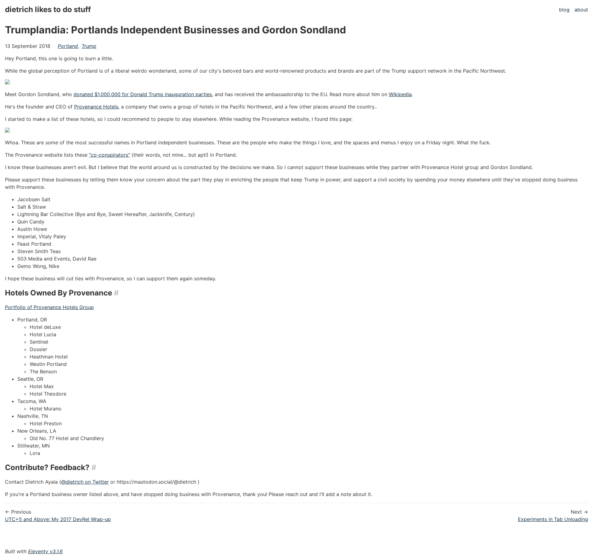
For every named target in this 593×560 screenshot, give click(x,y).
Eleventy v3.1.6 (45, 551)
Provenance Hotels (96, 107)
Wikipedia (400, 94)
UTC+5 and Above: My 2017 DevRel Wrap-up (58, 519)
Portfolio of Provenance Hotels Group (49, 307)
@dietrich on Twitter (85, 482)
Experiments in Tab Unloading (553, 519)
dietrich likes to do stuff (48, 9)
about (581, 9)
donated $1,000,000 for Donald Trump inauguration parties (143, 94)
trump (89, 46)
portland (68, 46)
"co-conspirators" (109, 155)
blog (564, 9)
